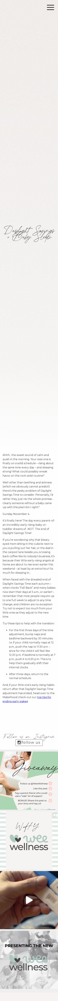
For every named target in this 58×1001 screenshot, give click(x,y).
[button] (50, 7)
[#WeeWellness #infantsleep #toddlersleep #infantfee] (29, 840)
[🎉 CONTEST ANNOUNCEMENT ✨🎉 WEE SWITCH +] (29, 781)
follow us (31, 742)
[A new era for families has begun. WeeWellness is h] (29, 900)
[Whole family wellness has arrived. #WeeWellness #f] (29, 960)
